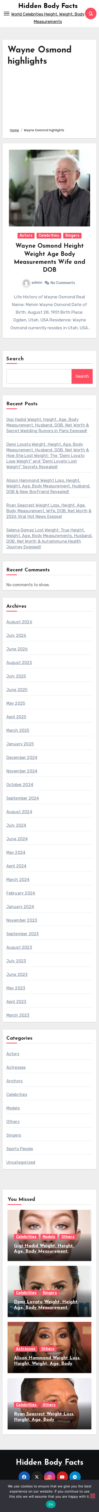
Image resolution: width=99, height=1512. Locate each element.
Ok (50, 1504)
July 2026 (16, 635)
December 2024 (22, 757)
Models (13, 1108)
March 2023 (17, 1015)
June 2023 (17, 974)
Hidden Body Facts (48, 6)
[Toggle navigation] (7, 13)
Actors (26, 235)
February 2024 (20, 893)
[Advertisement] (49, 95)
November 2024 (22, 771)
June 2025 (17, 689)
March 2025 (17, 730)
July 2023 (16, 961)
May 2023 (15, 988)
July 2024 (16, 825)
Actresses (16, 1067)
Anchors (14, 1081)
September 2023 (22, 933)
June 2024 (17, 838)
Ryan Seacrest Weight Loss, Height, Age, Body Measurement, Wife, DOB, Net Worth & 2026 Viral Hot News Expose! (49, 511)
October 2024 (19, 784)
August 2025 (19, 662)
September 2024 (22, 798)
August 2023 (19, 947)
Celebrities (49, 235)
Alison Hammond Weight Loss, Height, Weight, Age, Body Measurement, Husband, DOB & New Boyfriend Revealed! (48, 486)
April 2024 (16, 866)
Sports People (19, 1148)
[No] (92, 1495)
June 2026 (17, 649)
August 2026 (19, 621)
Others (13, 1121)
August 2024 (19, 811)
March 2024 (18, 879)
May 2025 (15, 703)
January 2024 (20, 906)
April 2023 (16, 1001)
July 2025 (16, 676)
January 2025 (20, 744)
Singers (72, 235)
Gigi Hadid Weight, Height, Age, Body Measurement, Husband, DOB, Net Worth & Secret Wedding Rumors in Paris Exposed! (47, 425)
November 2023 (21, 920)
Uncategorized (21, 1162)
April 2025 (16, 716)
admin (36, 282)
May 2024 (16, 852)
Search (15, 359)
